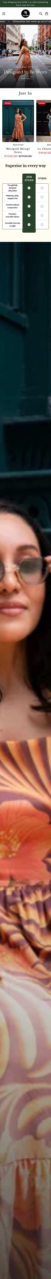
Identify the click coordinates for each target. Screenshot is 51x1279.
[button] (46, 13)
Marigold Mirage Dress (18, 150)
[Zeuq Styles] (25, 13)
